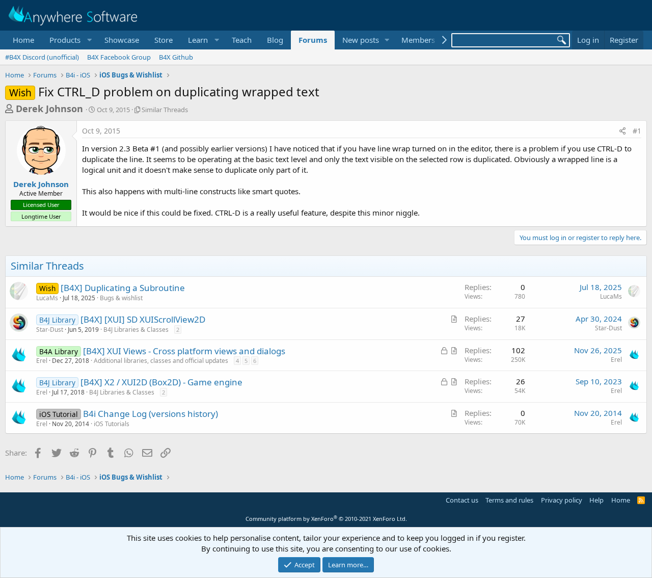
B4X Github (176, 57)
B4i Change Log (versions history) (150, 413)
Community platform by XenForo (326, 518)
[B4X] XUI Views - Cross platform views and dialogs (184, 351)
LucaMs (47, 298)
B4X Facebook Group (119, 57)
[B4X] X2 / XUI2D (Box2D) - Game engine (161, 382)
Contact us (462, 500)
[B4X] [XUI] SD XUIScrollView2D (142, 319)
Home (23, 40)
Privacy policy (561, 500)
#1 (637, 131)
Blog (275, 40)
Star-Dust (49, 329)
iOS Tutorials (111, 423)
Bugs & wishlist (121, 298)
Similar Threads (165, 109)
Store (163, 40)
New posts (360, 40)
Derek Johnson (49, 108)
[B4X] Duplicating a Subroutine (123, 288)
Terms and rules (509, 500)
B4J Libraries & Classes (136, 329)
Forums (312, 40)
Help (596, 500)
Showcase (121, 40)
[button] (69, 40)
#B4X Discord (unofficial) (42, 57)
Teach (242, 40)
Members (418, 40)
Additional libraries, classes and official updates (161, 360)
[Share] (622, 131)
